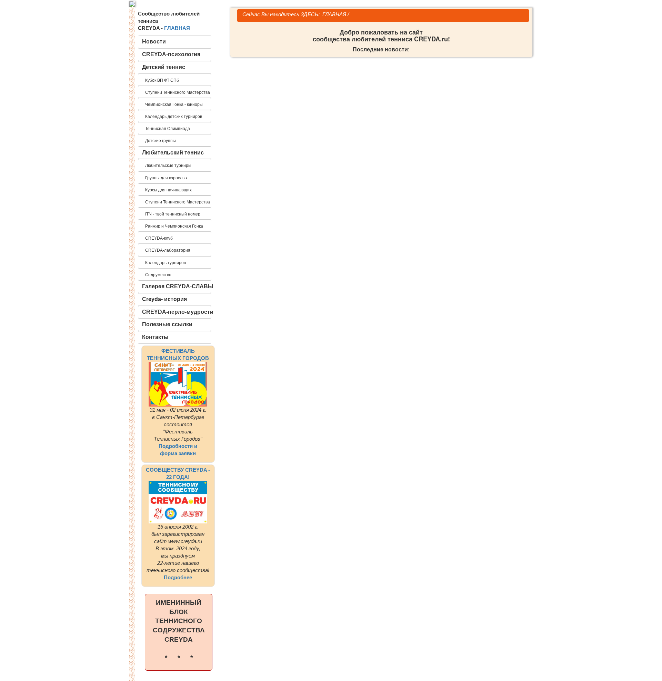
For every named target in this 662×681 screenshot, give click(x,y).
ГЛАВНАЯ (177, 28)
